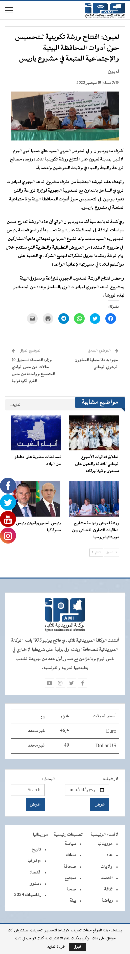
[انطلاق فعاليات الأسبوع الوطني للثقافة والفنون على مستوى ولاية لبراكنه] (94, 433)
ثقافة (108, 889)
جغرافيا (34, 860)
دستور (35, 883)
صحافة (69, 866)
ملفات (71, 855)
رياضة (107, 900)
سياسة (70, 843)
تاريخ (36, 849)
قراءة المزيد (56, 947)
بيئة (73, 900)
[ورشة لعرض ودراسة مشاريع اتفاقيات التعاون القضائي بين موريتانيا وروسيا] (94, 499)
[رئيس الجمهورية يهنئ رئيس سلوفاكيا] (36, 499)
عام (109, 855)
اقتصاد (107, 878)
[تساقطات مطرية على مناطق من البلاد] (36, 433)
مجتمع (70, 878)
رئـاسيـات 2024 (27, 895)
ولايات (106, 866)
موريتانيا (105, 843)
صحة (71, 889)
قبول (77, 946)
